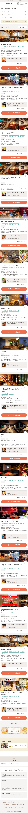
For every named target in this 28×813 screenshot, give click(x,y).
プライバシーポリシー (21, 802)
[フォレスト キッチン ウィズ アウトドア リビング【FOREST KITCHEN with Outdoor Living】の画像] (14, 380)
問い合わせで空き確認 (15, 245)
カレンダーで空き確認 (15, 68)
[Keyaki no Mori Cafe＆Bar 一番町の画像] (14, 256)
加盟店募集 (22, 804)
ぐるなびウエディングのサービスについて (10, 807)
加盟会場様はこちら (15, 804)
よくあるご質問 (22, 807)
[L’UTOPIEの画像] (14, 343)
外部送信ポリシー (7, 804)
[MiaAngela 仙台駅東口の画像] (14, 36)
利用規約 (9, 802)
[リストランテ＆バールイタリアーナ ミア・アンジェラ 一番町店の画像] (14, 124)
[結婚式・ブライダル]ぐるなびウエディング (9, 763)
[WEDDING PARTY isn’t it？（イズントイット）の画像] (14, 513)
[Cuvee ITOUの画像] (14, 469)
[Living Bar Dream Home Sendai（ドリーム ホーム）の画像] (14, 79)
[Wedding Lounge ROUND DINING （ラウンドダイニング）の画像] (14, 601)
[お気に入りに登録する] (25, 42)
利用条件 (13, 802)
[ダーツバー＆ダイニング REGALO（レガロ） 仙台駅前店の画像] (14, 684)
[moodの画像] (14, 426)
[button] (14, 775)
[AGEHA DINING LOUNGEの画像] (14, 213)
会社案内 (5, 802)
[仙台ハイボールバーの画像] (14, 300)
